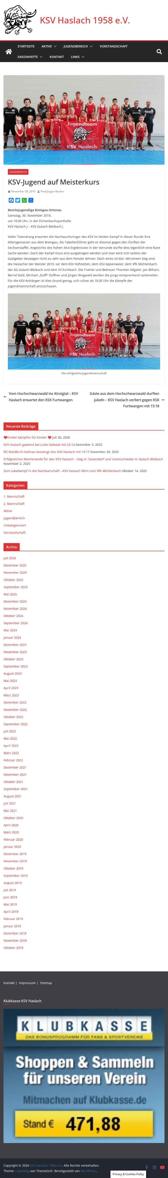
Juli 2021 (10, 803)
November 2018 (15, 940)
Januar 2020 (12, 847)
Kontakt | (11, 983)
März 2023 (11, 695)
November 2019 (15, 861)
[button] (54, 46)
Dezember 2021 (15, 767)
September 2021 (16, 789)
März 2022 (11, 753)
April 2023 (11, 688)
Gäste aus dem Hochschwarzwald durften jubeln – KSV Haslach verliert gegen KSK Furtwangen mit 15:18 (124, 400)
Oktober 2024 (13, 616)
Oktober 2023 (13, 659)
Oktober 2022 (13, 717)
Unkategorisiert (15, 525)
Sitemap (46, 983)
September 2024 (16, 623)
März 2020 (11, 832)
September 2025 (16, 587)
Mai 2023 (10, 681)
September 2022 (16, 724)
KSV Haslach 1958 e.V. (85, 20)
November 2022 (15, 709)
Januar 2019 (12, 926)
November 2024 (15, 608)
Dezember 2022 (15, 702)
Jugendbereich (76, 46)
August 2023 (13, 673)
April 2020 (11, 825)
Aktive (47, 46)
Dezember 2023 (15, 645)
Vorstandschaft (114, 46)
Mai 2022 (10, 738)
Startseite (26, 46)
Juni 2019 (10, 897)
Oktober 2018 (13, 948)
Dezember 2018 (15, 933)
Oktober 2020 (13, 818)
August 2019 (13, 883)
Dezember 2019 (15, 854)
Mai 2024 (10, 630)
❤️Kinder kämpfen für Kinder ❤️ (27, 437)
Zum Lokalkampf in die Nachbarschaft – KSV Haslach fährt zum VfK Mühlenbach (62, 471)
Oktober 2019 (13, 868)
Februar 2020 (13, 839)
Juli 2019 (10, 890)
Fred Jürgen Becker (52, 191)
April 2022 (11, 746)
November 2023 (15, 652)
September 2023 (16, 666)
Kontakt (57, 57)
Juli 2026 (10, 558)
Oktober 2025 (13, 580)
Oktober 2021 (13, 782)
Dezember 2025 (15, 565)
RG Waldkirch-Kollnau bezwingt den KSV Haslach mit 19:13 (46, 452)
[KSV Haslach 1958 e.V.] (9, 51)
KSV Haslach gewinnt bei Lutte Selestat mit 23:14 (39, 445)
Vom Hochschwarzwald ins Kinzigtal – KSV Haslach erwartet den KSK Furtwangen (43, 396)
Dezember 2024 (15, 601)
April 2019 (11, 912)
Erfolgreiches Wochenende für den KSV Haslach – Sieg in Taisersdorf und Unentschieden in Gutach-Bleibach (83, 459)
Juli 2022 (10, 731)
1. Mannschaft (14, 496)
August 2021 (13, 796)
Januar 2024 (12, 637)
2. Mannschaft (14, 504)
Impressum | (29, 983)
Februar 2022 (13, 760)
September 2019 (16, 875)
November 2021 (15, 774)
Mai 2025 (10, 594)
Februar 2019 (13, 919)
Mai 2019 (10, 904)
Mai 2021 (10, 811)
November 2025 (15, 572)
